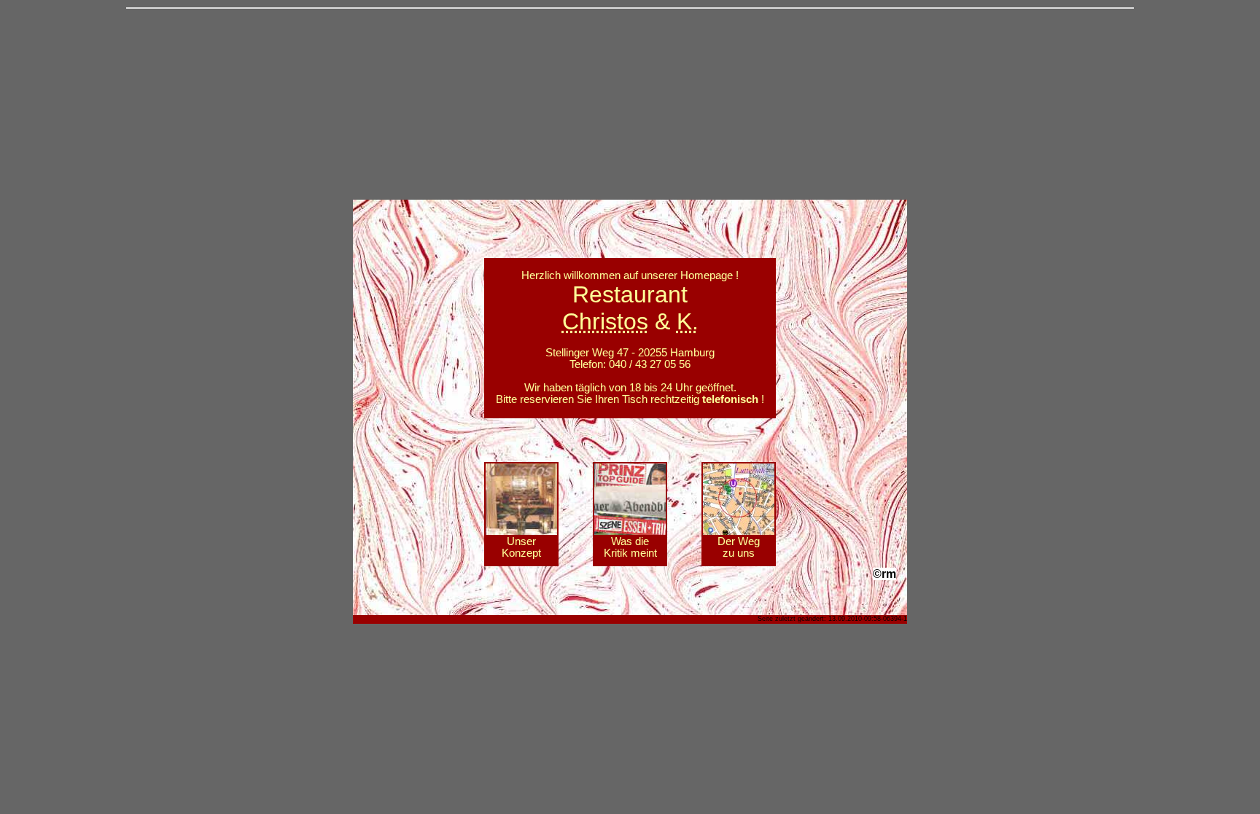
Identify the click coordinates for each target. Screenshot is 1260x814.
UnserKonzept (521, 547)
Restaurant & (630, 307)
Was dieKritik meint (630, 547)
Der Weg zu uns (739, 547)
